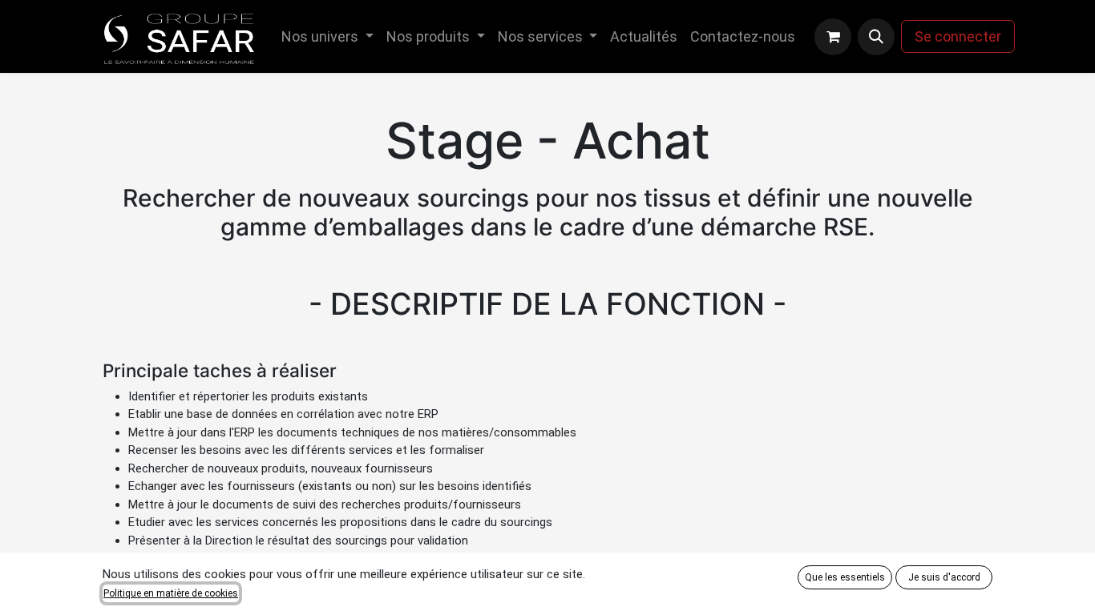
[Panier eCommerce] (832, 36)
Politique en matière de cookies (170, 593)
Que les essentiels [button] (845, 577)
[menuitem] (327, 36)
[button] (876, 36)
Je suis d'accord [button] (944, 577)
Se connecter (958, 36)
